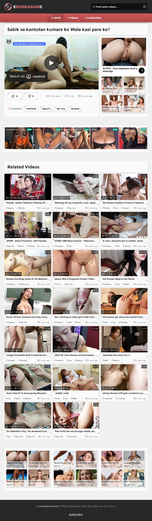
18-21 (58, 284)
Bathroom (24, 284)
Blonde (75, 108)
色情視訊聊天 (76, 514)
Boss (79, 322)
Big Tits (61, 108)
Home (57, 18)
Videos (74, 18)
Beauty (46, 108)
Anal (106, 322)
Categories (94, 18)
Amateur (31, 108)
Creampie (108, 398)
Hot (116, 208)
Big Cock (72, 208)
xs (27, 6)
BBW (106, 360)
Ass (70, 246)
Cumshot (121, 398)
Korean (126, 208)
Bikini (21, 246)
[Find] (144, 6)
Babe (127, 284)
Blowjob (124, 322)
